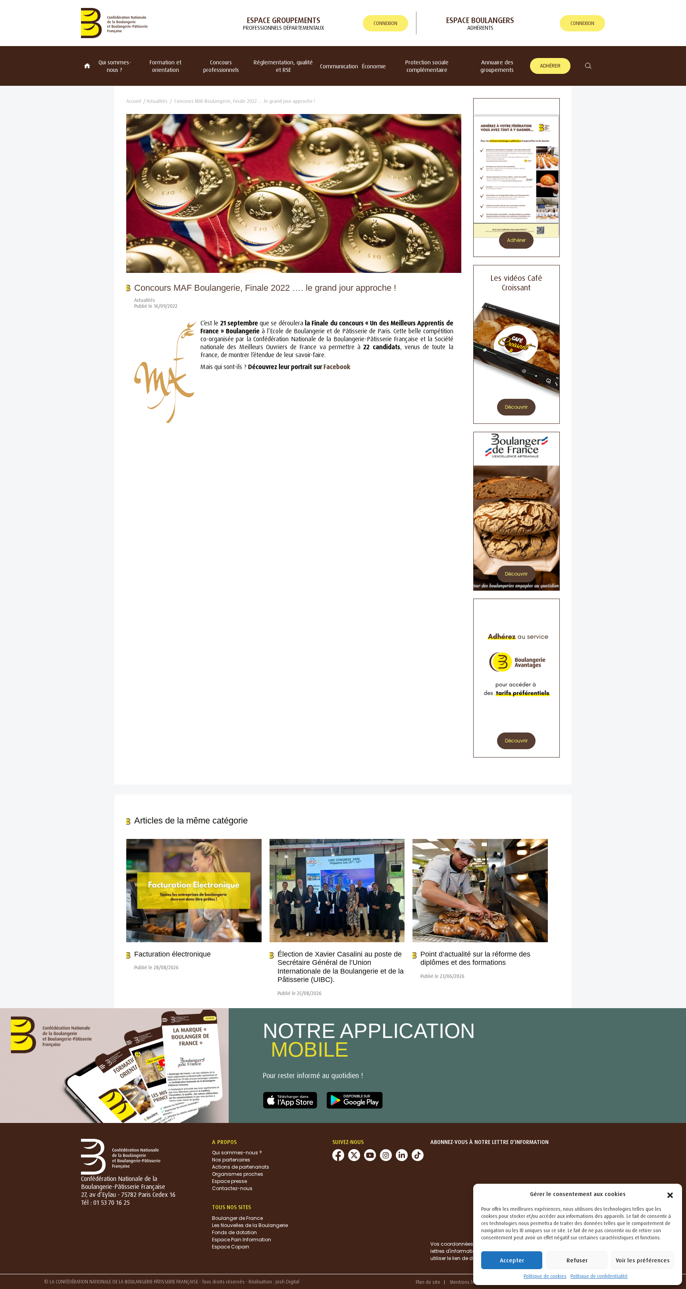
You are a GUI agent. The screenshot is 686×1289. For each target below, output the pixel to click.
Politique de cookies (545, 1276)
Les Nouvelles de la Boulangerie (250, 1225)
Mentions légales (468, 1282)
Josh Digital (287, 1282)
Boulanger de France (237, 1218)
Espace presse (229, 1181)
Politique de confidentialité (599, 1276)
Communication (339, 66)
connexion (385, 23)
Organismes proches (237, 1174)
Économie (374, 66)
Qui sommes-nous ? (114, 65)
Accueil (133, 101)
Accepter (512, 1260)
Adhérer (550, 65)
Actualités (157, 101)
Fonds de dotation (234, 1232)
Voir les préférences (643, 1260)
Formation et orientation (165, 65)
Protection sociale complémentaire (427, 65)
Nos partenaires (231, 1159)
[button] (670, 1194)
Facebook (337, 367)
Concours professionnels (221, 65)
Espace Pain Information (241, 1239)
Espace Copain (230, 1246)
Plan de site (428, 1282)
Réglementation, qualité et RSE (283, 65)
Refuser (577, 1260)
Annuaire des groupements (497, 65)
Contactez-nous (232, 1188)
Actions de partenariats (240, 1166)
